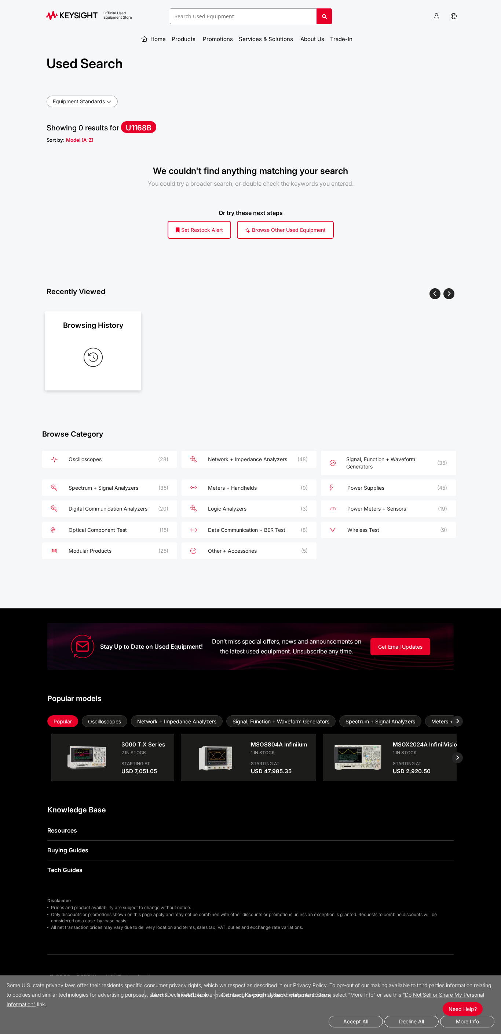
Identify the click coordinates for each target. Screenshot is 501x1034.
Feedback (194, 994)
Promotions (218, 39)
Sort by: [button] (70, 140)
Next (452, 721)
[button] (436, 16)
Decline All (411, 1021)
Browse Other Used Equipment (288, 230)
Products (184, 39)
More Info (467, 1021)
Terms (159, 994)
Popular (63, 721)
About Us (312, 39)
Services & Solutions (267, 39)
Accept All (355, 1021)
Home (157, 39)
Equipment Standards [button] (79, 101)
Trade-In (342, 39)
